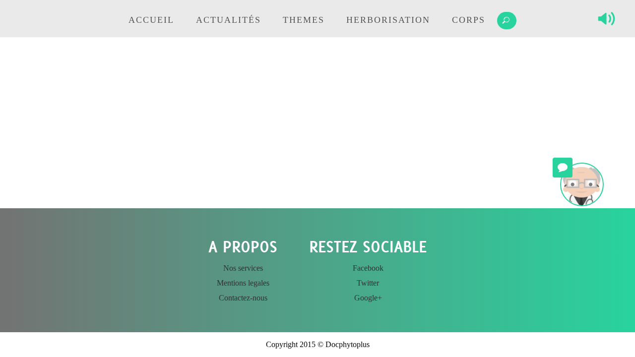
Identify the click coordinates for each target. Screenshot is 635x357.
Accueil (151, 20)
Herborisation (388, 20)
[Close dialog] (392, 265)
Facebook (368, 268)
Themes (303, 20)
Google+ (368, 298)
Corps (468, 20)
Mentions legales (243, 283)
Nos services (243, 268)
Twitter (368, 283)
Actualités (228, 20)
